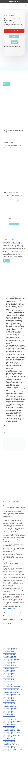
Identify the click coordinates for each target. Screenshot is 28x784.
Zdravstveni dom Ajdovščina (10, 648)
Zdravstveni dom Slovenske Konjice (11, 732)
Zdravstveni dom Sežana (9, 727)
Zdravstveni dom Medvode (9, 700)
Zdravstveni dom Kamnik (9, 670)
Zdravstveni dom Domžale (9, 656)
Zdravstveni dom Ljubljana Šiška (11, 692)
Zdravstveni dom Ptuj (8, 714)
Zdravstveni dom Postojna (9, 712)
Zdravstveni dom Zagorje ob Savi (11, 744)
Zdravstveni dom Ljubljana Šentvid (11, 691)
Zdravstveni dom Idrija (8, 664)
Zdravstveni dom (16, 242)
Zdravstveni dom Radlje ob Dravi (11, 719)
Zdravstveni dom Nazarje (9, 703)
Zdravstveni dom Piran (8, 711)
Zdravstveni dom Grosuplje (9, 660)
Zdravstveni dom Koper (8, 673)
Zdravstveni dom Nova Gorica (10, 706)
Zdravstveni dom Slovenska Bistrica (11, 730)
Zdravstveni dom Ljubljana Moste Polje (12, 689)
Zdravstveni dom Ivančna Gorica (11, 667)
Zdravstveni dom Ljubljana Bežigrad (11, 686)
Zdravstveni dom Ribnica (9, 724)
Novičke (6, 83)
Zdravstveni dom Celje (8, 651)
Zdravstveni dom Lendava (9, 681)
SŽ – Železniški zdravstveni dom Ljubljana (13, 749)
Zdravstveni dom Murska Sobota (11, 705)
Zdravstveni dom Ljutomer (9, 695)
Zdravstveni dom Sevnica (9, 726)
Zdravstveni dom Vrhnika (9, 743)
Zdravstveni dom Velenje (9, 741)
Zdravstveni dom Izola (8, 668)
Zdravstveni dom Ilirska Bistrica (10, 665)
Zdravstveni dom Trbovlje (9, 738)
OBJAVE (14, 42)
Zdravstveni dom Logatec (9, 697)
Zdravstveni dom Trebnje (9, 740)
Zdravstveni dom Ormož (9, 709)
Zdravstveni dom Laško (8, 678)
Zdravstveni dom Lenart (8, 679)
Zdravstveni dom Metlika (9, 702)
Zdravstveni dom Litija (8, 684)
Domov (6, 260)
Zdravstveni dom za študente (10, 751)
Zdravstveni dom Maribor (9, 698)
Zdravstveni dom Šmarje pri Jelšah (11, 735)
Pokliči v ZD (14, 30)
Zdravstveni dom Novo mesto (10, 708)
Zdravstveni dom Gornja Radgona (11, 659)
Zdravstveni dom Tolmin (9, 737)
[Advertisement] (14, 106)
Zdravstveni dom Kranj (8, 674)
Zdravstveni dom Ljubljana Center (11, 688)
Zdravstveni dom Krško (8, 676)
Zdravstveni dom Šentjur (9, 733)
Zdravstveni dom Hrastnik (9, 662)
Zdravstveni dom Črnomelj (9, 654)
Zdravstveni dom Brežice (9, 650)
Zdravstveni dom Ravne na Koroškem (12, 722)
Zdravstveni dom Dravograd (9, 657)
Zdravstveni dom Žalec (8, 746)
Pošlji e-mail (14, 36)
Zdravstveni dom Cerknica (9, 653)
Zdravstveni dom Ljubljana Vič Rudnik (12, 694)
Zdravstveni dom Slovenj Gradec (11, 729)
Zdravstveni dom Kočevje (9, 671)
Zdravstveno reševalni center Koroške (12, 721)
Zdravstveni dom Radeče (9, 716)
